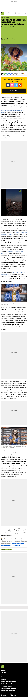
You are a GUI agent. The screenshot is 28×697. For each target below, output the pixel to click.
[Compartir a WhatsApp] (5, 74)
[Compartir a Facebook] (10, 74)
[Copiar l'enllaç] (16, 74)
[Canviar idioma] (22, 13)
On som (3, 674)
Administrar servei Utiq (8, 690)
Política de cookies (6, 686)
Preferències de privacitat (8, 688)
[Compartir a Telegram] (7, 74)
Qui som (3, 670)
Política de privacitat (7, 683)
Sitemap (3, 679)
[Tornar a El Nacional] (11, 13)
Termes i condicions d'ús (8, 681)
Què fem (3, 672)
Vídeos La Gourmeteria (6, 549)
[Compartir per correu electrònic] (13, 74)
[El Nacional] (14, 667)
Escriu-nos (4, 677)
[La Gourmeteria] (2, 13)
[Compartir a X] (2, 74)
